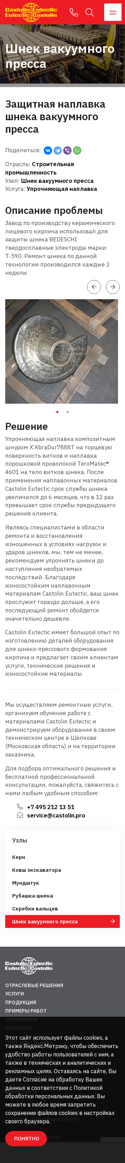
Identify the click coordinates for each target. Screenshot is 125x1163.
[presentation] (94, 287)
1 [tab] (57, 412)
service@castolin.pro (56, 815)
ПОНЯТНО (26, 1138)
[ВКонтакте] (48, 150)
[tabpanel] (63, 351)
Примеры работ (26, 1011)
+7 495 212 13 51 (50, 807)
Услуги (14, 994)
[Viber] (67, 150)
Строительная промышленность (39, 168)
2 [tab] (67, 412)
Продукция (20, 1002)
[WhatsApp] (77, 150)
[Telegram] (57, 150)
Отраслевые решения (34, 985)
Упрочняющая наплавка (62, 189)
